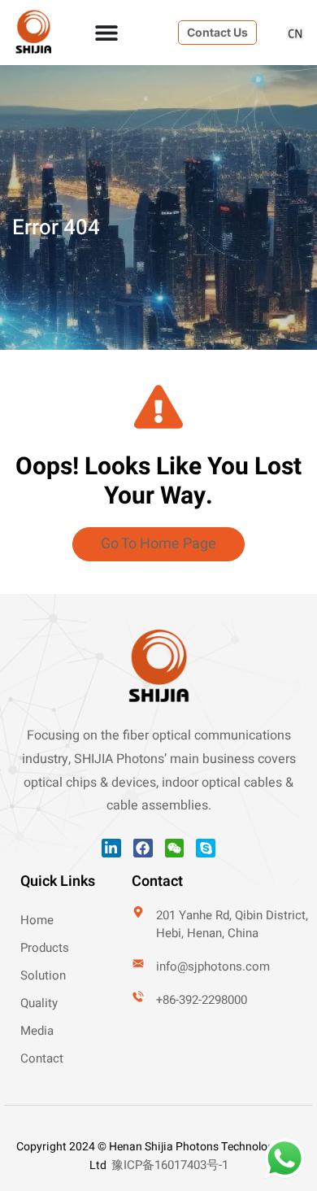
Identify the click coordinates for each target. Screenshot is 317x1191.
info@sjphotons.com (213, 966)
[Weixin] (175, 848)
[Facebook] (143, 848)
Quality (39, 1003)
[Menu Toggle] (106, 32)
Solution (43, 975)
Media (37, 1031)
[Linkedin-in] (111, 848)
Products (44, 948)
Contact (41, 1058)
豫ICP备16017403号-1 (169, 1165)
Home (37, 920)
